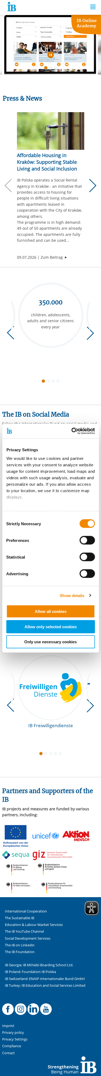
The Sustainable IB (19, 918)
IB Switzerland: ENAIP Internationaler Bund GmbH (45, 978)
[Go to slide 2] (51, 69)
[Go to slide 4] (59, 382)
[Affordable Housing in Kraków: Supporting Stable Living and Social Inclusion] (50, 131)
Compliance (11, 1046)
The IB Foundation (19, 952)
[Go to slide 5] (61, 754)
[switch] (87, 540)
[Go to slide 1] (47, 69)
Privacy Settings (14, 1039)
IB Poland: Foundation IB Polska (30, 972)
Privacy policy (13, 1032)
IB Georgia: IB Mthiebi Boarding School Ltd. (39, 965)
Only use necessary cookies (50, 642)
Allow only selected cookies (51, 626)
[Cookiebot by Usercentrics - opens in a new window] (72, 430)
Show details (72, 595)
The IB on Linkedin (19, 945)
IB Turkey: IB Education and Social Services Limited (45, 985)
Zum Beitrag (54, 257)
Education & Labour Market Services (34, 924)
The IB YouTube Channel (24, 931)
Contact (8, 1053)
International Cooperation (26, 911)
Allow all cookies (51, 611)
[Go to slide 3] (56, 69)
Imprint (8, 1026)
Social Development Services (27, 938)
